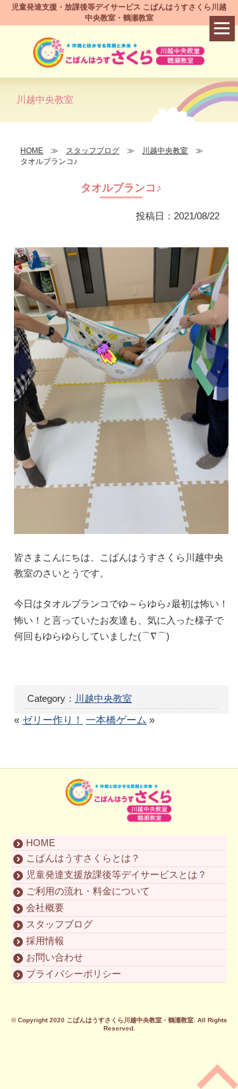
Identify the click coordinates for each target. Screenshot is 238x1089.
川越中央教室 (103, 698)
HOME (40, 842)
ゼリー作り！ (52, 720)
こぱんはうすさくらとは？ (83, 858)
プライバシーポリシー (73, 973)
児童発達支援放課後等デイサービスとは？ (116, 874)
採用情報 (45, 940)
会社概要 (45, 907)
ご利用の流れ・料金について (88, 891)
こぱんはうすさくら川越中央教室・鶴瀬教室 (130, 1020)
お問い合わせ (54, 957)
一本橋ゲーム (116, 720)
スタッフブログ (59, 924)
